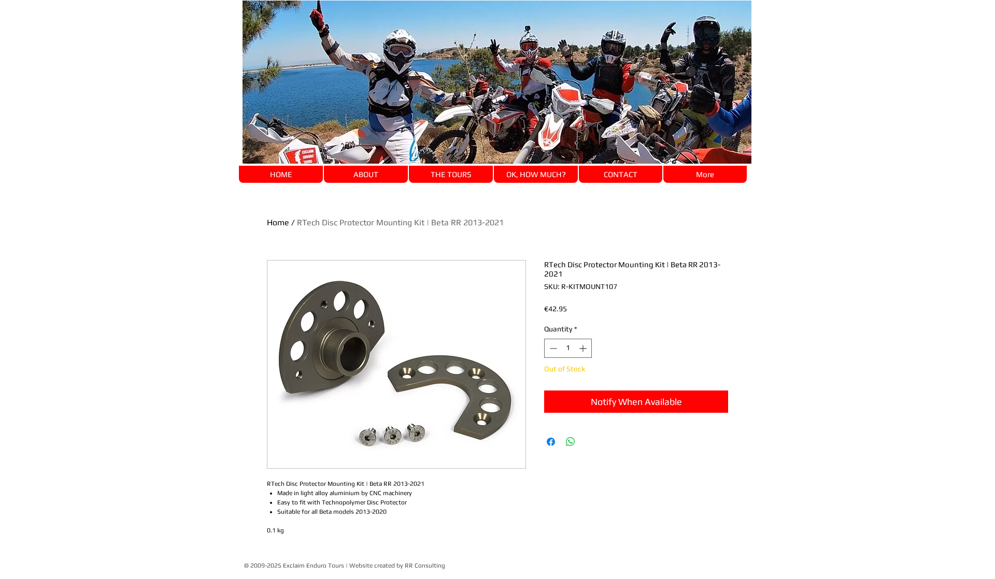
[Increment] (583, 348)
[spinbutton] (568, 348)
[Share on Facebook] (551, 442)
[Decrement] (552, 348)
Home (278, 222)
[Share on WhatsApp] (570, 442)
